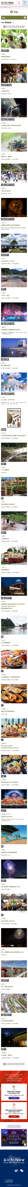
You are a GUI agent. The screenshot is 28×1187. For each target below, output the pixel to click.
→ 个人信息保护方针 (8, 1180)
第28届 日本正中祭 (6, 816)
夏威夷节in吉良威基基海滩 (9, 852)
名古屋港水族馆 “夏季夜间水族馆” (11, 125)
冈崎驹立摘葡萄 (5, 57)
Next (23, 27)
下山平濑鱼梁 (5, 470)
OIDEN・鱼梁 (5, 295)
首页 (1, 7)
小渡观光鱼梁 (5, 539)
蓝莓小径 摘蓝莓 (6, 156)
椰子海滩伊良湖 (5, 365)
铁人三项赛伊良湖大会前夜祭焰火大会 (12, 952)
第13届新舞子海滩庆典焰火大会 (10, 887)
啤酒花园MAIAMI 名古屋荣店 (9, 782)
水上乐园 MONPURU (8, 400)
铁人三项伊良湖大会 (7, 986)
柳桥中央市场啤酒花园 (7, 711)
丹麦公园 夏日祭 (6, 191)
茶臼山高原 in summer (8, 261)
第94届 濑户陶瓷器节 (7, 1021)
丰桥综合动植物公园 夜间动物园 (10, 225)
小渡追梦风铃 (5, 91)
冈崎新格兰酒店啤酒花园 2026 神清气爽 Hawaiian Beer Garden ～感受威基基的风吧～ (13, 606)
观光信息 (5, 7)
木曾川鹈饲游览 (5, 643)
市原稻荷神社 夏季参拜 (8, 504)
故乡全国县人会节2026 (8, 921)
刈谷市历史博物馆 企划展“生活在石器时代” (14, 435)
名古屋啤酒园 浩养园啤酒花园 (10, 677)
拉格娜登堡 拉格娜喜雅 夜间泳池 (10, 330)
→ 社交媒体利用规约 (8, 1182)
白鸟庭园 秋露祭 (6, 1055)
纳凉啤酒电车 (5, 570)
